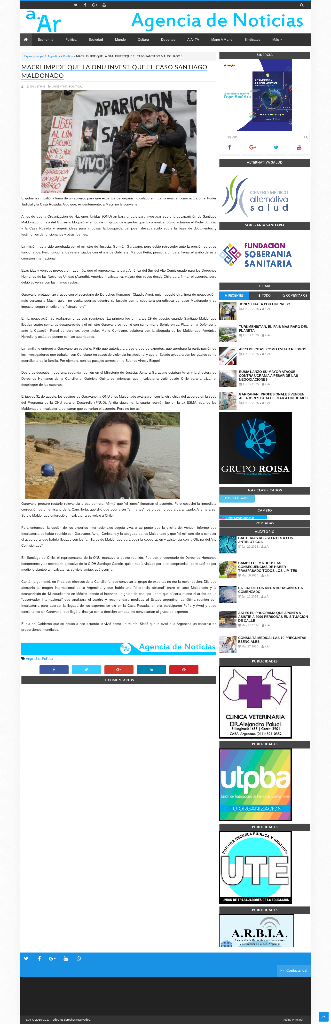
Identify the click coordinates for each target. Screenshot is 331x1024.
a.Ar (28, 1019)
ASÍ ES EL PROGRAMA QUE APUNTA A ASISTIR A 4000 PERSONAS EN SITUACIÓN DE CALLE (273, 616)
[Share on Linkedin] (151, 670)
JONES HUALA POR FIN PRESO (264, 304)
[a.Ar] (60, 21)
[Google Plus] (253, 149)
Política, (75, 86)
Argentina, (60, 86)
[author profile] (23, 86)
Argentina (53, 56)
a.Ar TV (193, 39)
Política (68, 56)
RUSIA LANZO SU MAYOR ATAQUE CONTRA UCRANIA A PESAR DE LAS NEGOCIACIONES (268, 375)
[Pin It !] (183, 670)
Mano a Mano (221, 39)
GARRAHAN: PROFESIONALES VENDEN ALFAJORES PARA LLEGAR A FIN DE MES (273, 396)
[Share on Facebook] (54, 670)
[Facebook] (229, 149)
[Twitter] (276, 149)
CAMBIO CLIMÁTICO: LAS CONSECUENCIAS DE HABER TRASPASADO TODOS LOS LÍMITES (267, 567)
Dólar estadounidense (240, 518)
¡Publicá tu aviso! (236, 498)
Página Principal (293, 1019)
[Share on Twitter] (86, 670)
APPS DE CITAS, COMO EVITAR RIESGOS (272, 349)
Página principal (34, 56)
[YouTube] (299, 149)
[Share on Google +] (119, 670)
